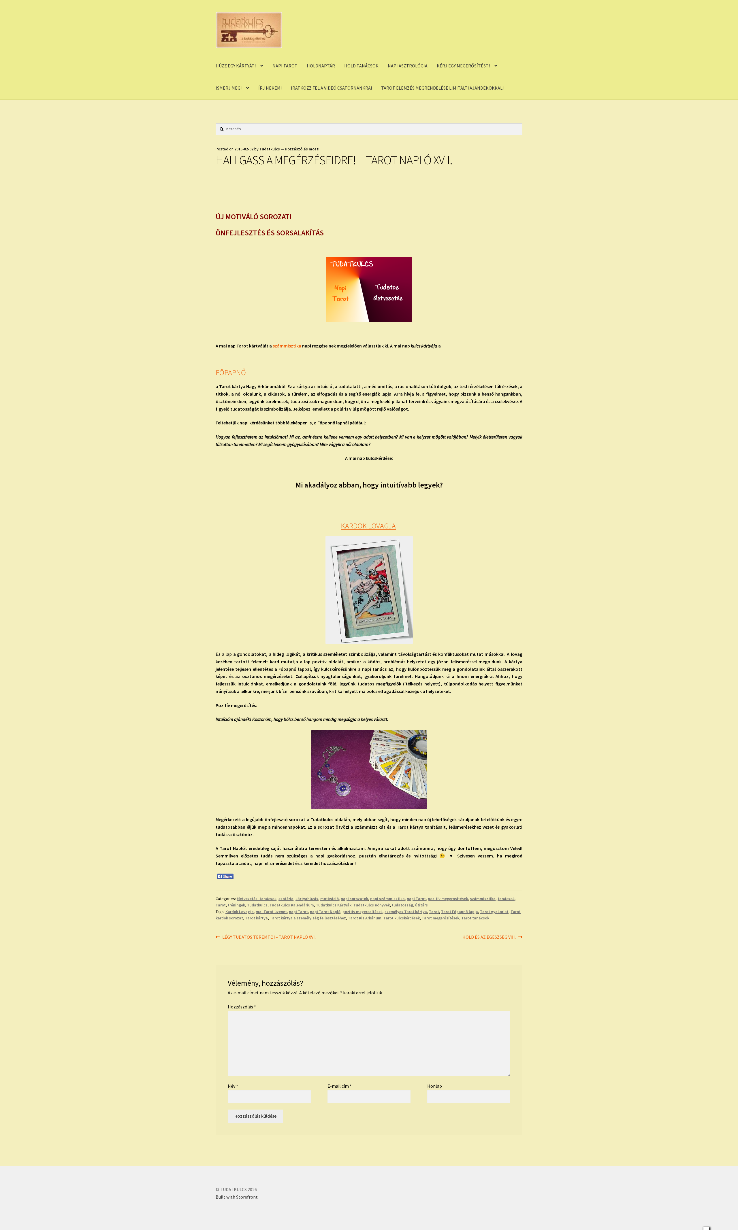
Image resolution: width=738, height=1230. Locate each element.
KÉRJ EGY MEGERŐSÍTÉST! (463, 66)
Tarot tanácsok (475, 918)
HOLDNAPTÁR (321, 66)
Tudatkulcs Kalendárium (292, 905)
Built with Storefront (237, 1197)
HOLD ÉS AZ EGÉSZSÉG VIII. (489, 937)
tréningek (236, 905)
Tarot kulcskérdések (401, 918)
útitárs (421, 905)
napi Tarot (416, 898)
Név (233, 1086)
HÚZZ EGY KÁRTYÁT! (236, 66)
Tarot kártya (256, 918)
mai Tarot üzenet (271, 911)
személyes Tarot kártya (406, 911)
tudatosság (402, 905)
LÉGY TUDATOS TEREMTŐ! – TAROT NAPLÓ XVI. (269, 937)
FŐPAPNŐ (231, 372)
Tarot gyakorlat (494, 911)
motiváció (329, 898)
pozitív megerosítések (448, 898)
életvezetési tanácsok (256, 898)
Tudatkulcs (269, 149)
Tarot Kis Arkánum (364, 918)
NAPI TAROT (285, 66)
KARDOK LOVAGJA (368, 525)
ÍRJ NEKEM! (270, 88)
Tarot (221, 905)
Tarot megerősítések (440, 918)
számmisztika (287, 346)
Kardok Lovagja (239, 911)
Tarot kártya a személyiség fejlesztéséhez (308, 918)
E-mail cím (339, 1086)
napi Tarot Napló (325, 911)
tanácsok (506, 898)
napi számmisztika (387, 898)
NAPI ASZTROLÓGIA (408, 66)
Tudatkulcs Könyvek (371, 905)
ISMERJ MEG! (229, 88)
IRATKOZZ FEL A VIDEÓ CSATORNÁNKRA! (331, 88)
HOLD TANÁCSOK (361, 66)
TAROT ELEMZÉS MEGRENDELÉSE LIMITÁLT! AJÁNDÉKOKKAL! (442, 88)
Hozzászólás (242, 1007)
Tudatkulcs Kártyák (333, 905)
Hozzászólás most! (302, 149)
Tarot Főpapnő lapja (459, 911)
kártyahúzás (306, 898)
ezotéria (285, 898)
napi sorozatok (354, 898)
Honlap (434, 1086)
